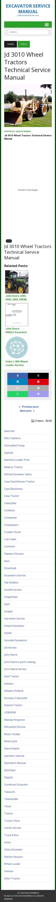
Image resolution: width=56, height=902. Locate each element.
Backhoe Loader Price (17, 460)
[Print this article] (38, 388)
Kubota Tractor (13, 705)
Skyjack (8, 777)
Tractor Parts (12, 820)
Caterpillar (10, 503)
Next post (25, 410)
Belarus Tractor (13, 467)
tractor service (12, 828)
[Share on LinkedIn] (17, 382)
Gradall (8, 611)
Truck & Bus (11, 835)
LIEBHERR (10, 712)
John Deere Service (15, 669)
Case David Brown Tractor (19, 481)
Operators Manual (15, 763)
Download (10, 568)
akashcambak (23, 131)
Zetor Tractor (12, 878)
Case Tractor (11, 496)
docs (6, 561)
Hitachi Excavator (14, 626)
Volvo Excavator (13, 849)
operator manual (14, 756)
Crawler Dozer (12, 532)
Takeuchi (9, 792)
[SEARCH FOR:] (28, 31)
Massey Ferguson (14, 719)
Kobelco (9, 683)
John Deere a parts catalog (19, 662)
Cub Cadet (10, 539)
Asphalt (8, 452)
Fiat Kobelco (11, 582)
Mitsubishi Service (14, 727)
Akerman (9, 431)
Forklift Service (12, 589)
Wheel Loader (12, 864)
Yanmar (8, 871)
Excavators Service (15, 575)
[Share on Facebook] (17, 376)
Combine (9, 510)
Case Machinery (13, 488)
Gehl (6, 604)
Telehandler (11, 799)
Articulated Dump (14, 445)
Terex (7, 806)
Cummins (9, 546)
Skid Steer (10, 770)
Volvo (7, 842)
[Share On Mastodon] (38, 394)
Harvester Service (14, 618)
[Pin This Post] (38, 382)
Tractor (8, 813)
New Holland (11, 748)
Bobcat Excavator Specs (18, 474)
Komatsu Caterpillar (16, 698)
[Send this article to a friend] (17, 388)
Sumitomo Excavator (16, 784)
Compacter (10, 517)
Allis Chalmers (12, 438)
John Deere (10, 654)
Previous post (30, 406)
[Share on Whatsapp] (17, 394)
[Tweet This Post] (38, 376)
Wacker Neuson (13, 856)
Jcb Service (10, 647)
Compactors (11, 525)
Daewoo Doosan (14, 553)
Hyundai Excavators (15, 640)
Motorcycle (10, 741)
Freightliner (11, 597)
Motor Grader (12, 734)
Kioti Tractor (11, 676)
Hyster (8, 633)
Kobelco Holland (13, 690)
